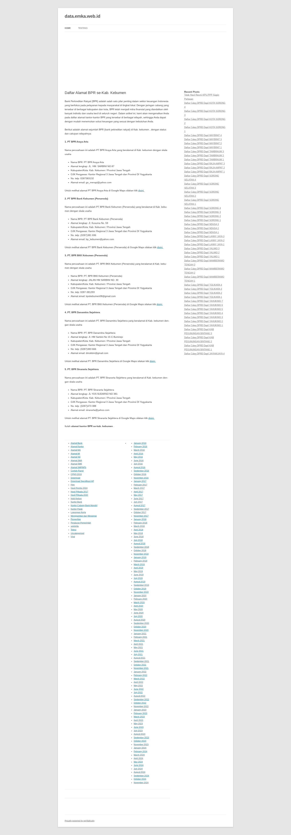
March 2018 (139, 526)
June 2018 (138, 536)
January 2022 (140, 672)
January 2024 (140, 748)
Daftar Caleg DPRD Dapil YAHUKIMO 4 (203, 313)
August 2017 (139, 505)
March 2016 (139, 450)
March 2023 (139, 717)
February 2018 (140, 523)
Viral (73, 536)
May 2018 (138, 533)
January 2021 (140, 634)
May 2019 (138, 571)
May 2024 (138, 762)
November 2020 (141, 630)
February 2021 (140, 637)
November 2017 (141, 516)
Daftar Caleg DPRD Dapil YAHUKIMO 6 (203, 305)
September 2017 (141, 509)
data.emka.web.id (82, 16)
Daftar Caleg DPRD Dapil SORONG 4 (202, 208)
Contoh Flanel (77, 471)
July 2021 (138, 654)
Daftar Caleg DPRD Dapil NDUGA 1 (201, 232)
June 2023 (138, 727)
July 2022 (138, 692)
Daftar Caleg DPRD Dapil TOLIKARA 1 (203, 297)
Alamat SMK (76, 464)
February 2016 (140, 446)
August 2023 (139, 734)
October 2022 (140, 703)
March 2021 (139, 640)
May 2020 (138, 609)
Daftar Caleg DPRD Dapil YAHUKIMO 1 (203, 325)
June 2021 (138, 651)
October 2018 (140, 550)
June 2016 (138, 460)
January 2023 (140, 710)
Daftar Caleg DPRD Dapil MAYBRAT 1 (203, 147)
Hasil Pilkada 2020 (79, 495)
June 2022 (138, 689)
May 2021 (138, 647)
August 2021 (139, 658)
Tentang (83, 28)
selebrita (75, 526)
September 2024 (141, 776)
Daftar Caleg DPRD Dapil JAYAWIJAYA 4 (204, 353)
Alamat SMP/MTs (78, 467)
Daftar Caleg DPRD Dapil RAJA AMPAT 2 (204, 167)
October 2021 (140, 665)
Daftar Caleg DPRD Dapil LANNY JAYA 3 (204, 236)
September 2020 (141, 623)
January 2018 (140, 519)
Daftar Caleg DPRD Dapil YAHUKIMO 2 (203, 321)
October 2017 (140, 512)
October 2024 (140, 779)
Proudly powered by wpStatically (79, 821)
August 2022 (139, 696)
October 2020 (140, 627)
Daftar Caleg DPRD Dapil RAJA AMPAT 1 (204, 171)
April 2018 (138, 530)
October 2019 (140, 589)
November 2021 (141, 668)
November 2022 (141, 706)
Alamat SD (75, 457)
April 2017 (138, 492)
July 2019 (138, 578)
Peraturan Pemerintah (81, 523)
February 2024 (140, 751)
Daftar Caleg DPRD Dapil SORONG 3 (202, 212)
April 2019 (138, 568)
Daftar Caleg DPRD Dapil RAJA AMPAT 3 (204, 163)
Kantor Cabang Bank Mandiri (84, 505)
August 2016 (139, 467)
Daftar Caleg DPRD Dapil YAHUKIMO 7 (203, 301)
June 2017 (138, 498)
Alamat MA (76, 450)
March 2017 (139, 488)
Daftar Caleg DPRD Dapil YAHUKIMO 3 (203, 317)
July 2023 (138, 731)
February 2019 (140, 561)
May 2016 (138, 457)
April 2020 (138, 606)
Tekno (73, 530)
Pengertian (76, 519)
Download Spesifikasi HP (82, 481)
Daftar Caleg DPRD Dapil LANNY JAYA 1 (204, 244)
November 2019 (141, 592)
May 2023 (138, 723)
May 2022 (138, 685)
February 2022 (140, 675)
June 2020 (138, 613)
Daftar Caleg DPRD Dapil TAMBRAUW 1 (204, 159)
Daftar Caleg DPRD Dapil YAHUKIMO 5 (203, 309)
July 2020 (138, 616)
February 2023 (140, 713)
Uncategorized (77, 533)
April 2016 (138, 453)
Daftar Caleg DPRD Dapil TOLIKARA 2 (203, 293)
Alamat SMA (76, 460)
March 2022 (139, 679)
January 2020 (140, 595)
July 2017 (138, 502)
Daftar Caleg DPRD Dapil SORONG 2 (202, 216)
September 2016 (141, 471)
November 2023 (141, 744)
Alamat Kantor (77, 446)
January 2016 (140, 443)
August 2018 (139, 543)
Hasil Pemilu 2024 (79, 488)
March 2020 (139, 602)
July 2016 (138, 464)
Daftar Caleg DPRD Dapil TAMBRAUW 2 (204, 155)
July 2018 (138, 540)
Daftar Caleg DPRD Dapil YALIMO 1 (201, 256)
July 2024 (138, 769)
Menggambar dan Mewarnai (84, 516)
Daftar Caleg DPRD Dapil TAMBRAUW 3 (204, 151)
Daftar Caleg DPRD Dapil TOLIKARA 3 (203, 289)
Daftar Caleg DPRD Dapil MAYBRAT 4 (203, 135)
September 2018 (141, 547)
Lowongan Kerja (78, 512)
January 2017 (140, 481)
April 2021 (138, 644)
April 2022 (138, 682)
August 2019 (139, 581)
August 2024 (139, 772)
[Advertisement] (145, 61)
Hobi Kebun (76, 498)
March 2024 (139, 755)
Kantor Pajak (77, 509)
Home (68, 28)
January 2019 (140, 557)
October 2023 (140, 741)
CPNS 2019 (76, 474)
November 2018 (141, 554)
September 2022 (141, 699)
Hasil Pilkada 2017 (79, 492)
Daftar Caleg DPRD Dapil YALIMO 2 (201, 252)
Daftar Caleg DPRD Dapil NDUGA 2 (201, 228)
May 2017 (138, 495)
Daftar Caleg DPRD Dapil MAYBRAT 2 (203, 143)
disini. (141, 190)
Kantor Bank (76, 502)
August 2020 (139, 620)
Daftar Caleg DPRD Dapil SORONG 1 (202, 220)
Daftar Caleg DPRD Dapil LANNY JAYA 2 (204, 240)
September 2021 (141, 661)
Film (73, 485)
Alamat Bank (76, 443)
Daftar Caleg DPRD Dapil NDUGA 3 (201, 224)
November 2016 (141, 478)
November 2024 (141, 782)
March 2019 (139, 564)
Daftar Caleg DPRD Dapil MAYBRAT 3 (203, 139)
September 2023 (141, 737)
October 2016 (140, 474)
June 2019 (138, 575)
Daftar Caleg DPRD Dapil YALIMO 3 (201, 248)
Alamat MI (75, 453)
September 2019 (141, 585)
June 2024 (138, 765)
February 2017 (140, 485)
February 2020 (140, 599)
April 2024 (138, 758)
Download (75, 478)
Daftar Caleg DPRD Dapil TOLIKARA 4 (203, 285)
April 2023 (138, 720)
